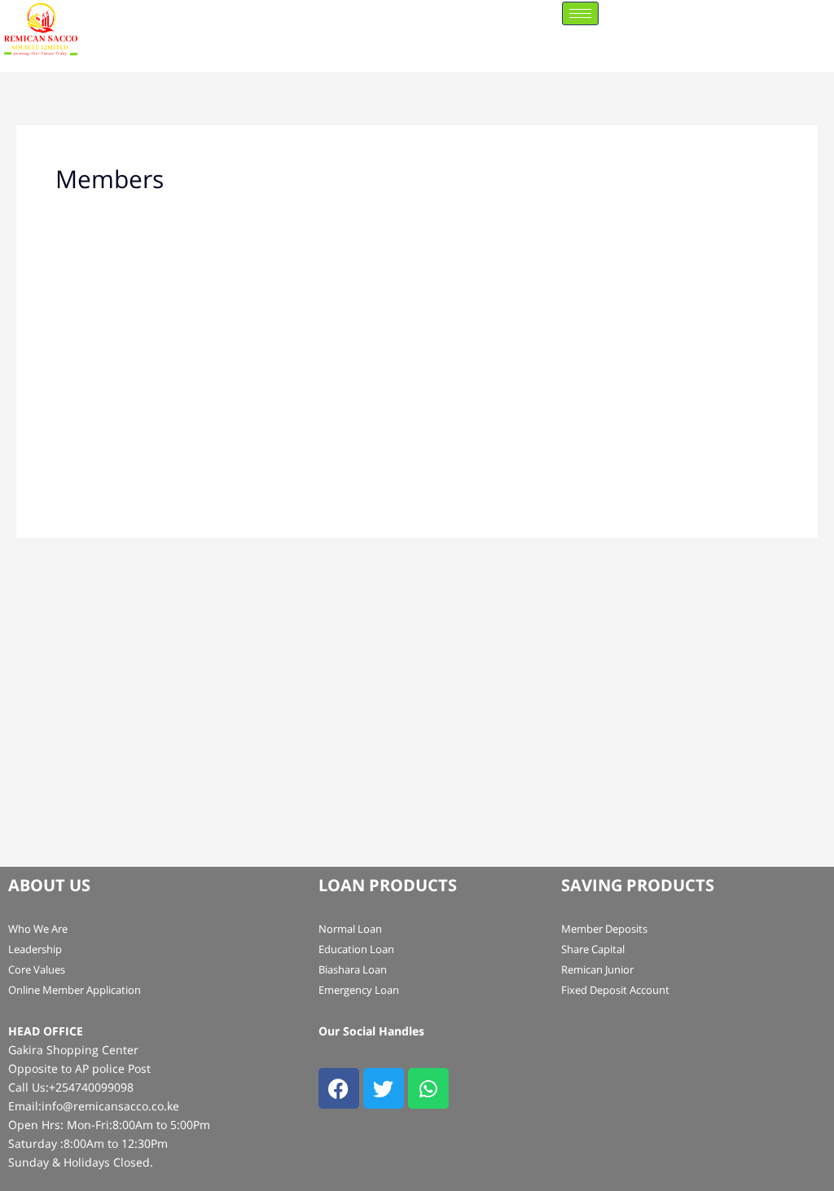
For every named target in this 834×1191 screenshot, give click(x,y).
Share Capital (593, 949)
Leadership (35, 949)
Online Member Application (74, 989)
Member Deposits (604, 928)
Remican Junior (597, 969)
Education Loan (356, 949)
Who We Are (38, 928)
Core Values (36, 969)
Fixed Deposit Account (615, 989)
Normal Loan (350, 928)
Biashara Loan (352, 969)
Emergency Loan (358, 989)
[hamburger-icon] (580, 13)
